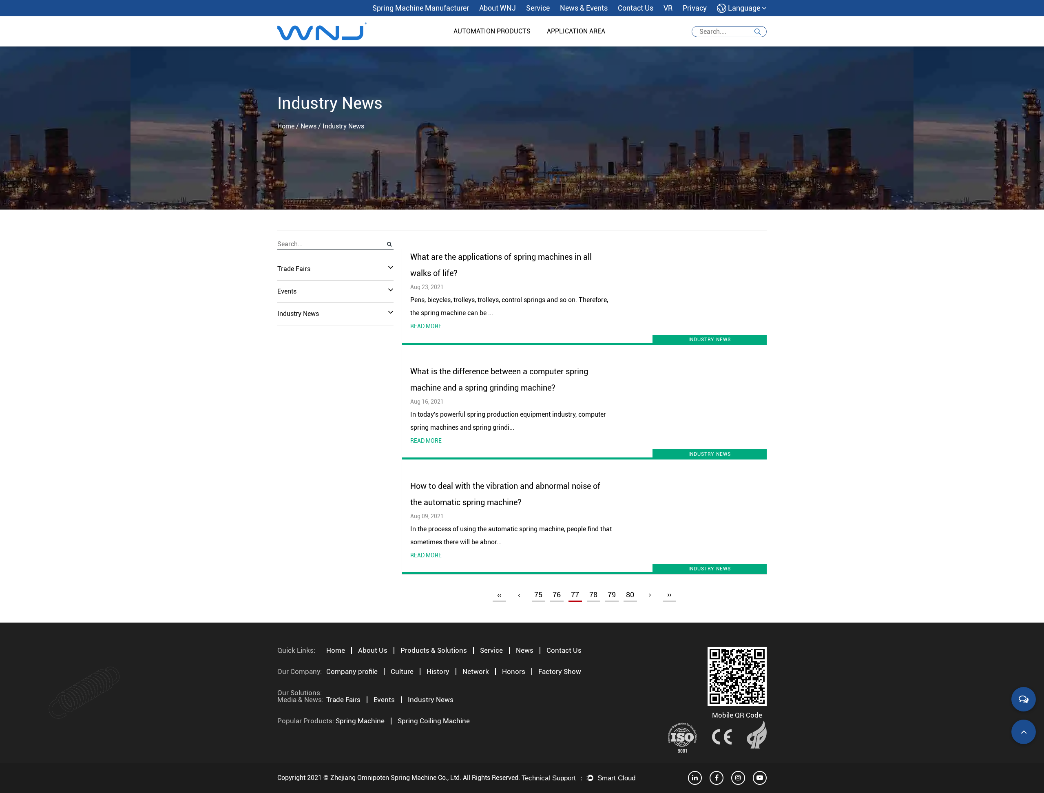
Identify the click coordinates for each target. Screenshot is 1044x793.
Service (538, 8)
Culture (402, 671)
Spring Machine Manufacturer (420, 8)
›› (669, 594)
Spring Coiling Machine (434, 721)
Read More (426, 326)
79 (612, 594)
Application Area (576, 31)
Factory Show (559, 671)
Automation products (492, 31)
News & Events (584, 8)
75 (538, 594)
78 (593, 594)
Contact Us (635, 8)
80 (630, 594)
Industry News (298, 314)
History (438, 671)
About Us (372, 650)
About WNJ (497, 8)
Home (285, 126)
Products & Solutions (433, 650)
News (308, 126)
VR (668, 8)
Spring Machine (360, 721)
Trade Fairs (293, 269)
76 (557, 594)
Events (286, 291)
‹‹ (499, 594)
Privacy (695, 8)
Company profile (352, 671)
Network (475, 671)
